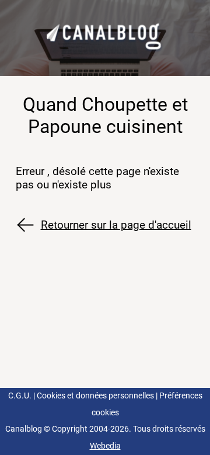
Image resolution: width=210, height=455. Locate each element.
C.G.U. (20, 396)
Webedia (105, 446)
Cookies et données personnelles (95, 396)
